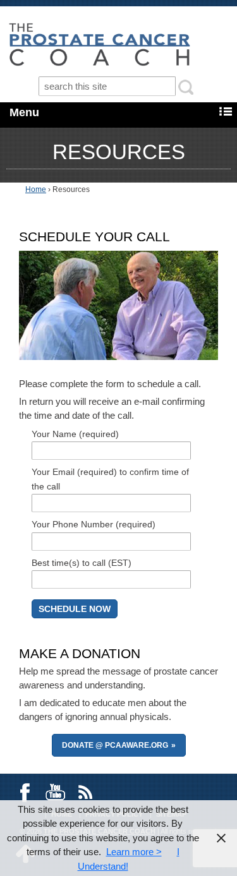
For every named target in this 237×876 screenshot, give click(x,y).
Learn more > (134, 851)
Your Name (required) (75, 434)
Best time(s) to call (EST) (81, 563)
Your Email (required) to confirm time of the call (110, 479)
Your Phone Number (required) (93, 524)
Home (35, 189)
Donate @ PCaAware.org (115, 745)
